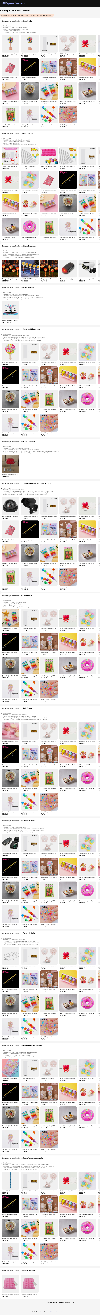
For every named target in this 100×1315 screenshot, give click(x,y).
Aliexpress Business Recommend (59, 1312)
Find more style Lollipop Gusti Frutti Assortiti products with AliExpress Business (26, 15)
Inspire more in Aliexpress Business (58, 1302)
